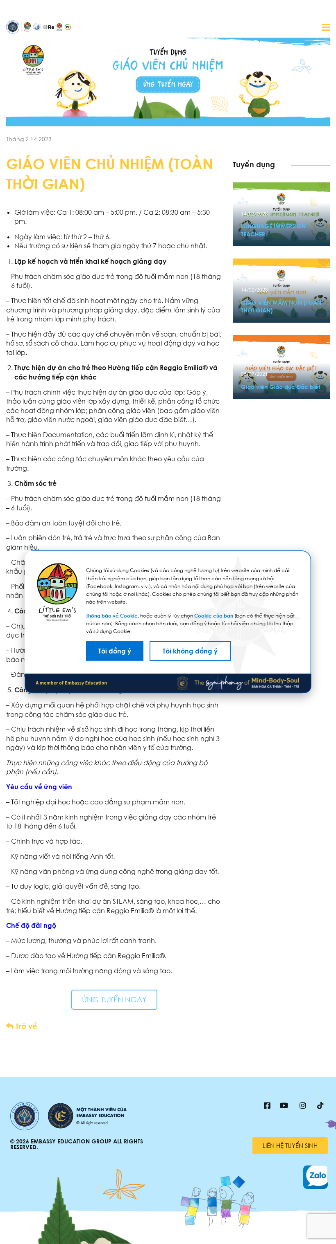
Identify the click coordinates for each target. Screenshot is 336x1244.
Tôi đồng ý (114, 651)
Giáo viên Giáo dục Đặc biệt (280, 386)
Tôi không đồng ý (190, 651)
